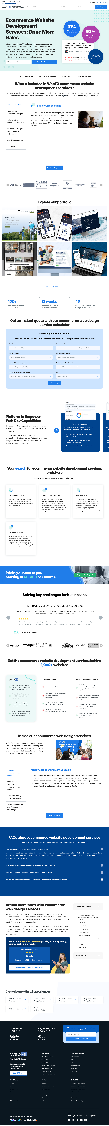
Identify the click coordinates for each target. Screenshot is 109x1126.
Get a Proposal (101, 7)
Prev (7, 185)
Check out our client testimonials (28, 967)
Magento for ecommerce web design (13, 772)
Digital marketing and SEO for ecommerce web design (15, 807)
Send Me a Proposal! (81, 1039)
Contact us (27, 929)
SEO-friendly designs (15, 140)
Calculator (82, 926)
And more (11, 146)
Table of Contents (83, 906)
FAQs (81, 944)
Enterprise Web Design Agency (39, 1000)
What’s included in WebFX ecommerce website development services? (88, 917)
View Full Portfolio (52, 287)
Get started (82, 947)
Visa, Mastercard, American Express (14, 797)
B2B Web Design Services (15, 1000)
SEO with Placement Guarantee (19, 372)
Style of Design (14, 353)
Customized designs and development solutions (15, 131)
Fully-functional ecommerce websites (15, 121)
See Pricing (54, 383)
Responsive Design (62, 344)
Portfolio (82, 922)
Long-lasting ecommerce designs (15, 112)
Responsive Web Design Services (90, 1000)
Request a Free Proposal (85, 575)
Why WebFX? (83, 929)
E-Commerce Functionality (65, 363)
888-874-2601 (102, 2)
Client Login (91, 2)
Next (101, 185)
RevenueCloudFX (12, 426)
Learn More (81, 955)
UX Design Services (16, 1009)
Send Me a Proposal (43, 62)
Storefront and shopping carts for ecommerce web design (14, 785)
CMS (57, 372)
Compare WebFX (84, 935)
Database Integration (63, 353)
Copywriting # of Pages (17, 363)
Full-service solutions (15, 105)
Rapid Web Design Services (65, 1000)
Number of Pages (15, 344)
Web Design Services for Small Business (41, 1009)
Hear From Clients (84, 932)
